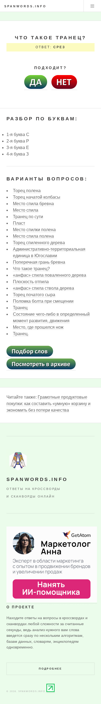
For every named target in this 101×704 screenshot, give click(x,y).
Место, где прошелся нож (38, 327)
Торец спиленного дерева (39, 242)
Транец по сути (28, 216)
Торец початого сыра (34, 294)
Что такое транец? (31, 268)
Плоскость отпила (31, 281)
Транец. (21, 333)
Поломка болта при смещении (43, 301)
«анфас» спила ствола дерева (43, 288)
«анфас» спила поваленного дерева (49, 275)
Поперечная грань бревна (39, 262)
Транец (20, 307)
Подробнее (50, 668)
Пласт (19, 223)
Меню (92, 6)
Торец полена (27, 190)
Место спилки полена (34, 229)
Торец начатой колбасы (36, 197)
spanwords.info (25, 6)
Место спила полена (33, 236)
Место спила (25, 210)
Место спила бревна (33, 203)
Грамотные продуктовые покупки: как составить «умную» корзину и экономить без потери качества (48, 403)
